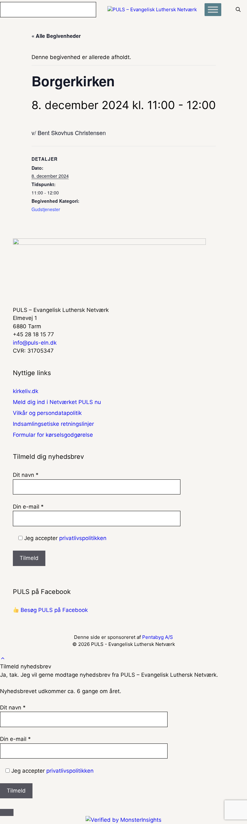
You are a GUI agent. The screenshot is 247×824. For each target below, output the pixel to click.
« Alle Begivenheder (56, 35)
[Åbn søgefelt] (238, 9)
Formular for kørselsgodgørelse (53, 435)
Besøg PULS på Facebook (53, 610)
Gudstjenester (46, 209)
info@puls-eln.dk (35, 342)
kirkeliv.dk (25, 391)
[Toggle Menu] (213, 9)
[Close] (7, 812)
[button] (2, 658)
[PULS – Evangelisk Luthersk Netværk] (152, 9)
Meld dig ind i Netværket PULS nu (57, 402)
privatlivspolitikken (82, 538)
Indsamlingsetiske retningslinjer (53, 424)
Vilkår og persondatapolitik (47, 413)
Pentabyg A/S (157, 637)
